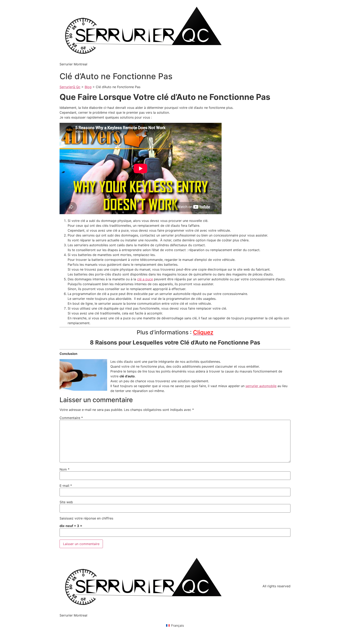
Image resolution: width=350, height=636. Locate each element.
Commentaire (71, 417)
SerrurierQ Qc (70, 87)
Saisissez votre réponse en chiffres (86, 518)
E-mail (66, 485)
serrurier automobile (260, 386)
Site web (66, 502)
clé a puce (145, 279)
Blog (88, 87)
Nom (64, 469)
